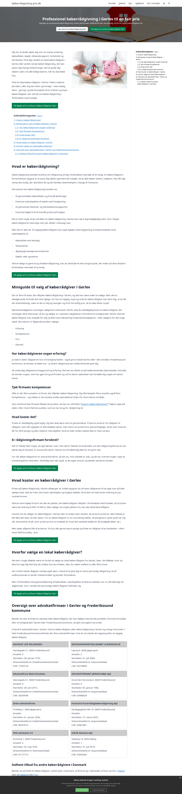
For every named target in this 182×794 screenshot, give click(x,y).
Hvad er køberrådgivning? (94, 404)
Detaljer (113, 785)
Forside (112, 3)
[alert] (91, 785)
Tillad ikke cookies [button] (98, 790)
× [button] (180, 777)
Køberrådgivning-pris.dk (26, 3)
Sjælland (139, 3)
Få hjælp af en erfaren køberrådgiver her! (107, 29)
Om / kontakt (153, 3)
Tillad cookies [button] (82, 790)
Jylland (122, 3)
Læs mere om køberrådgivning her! (72, 29)
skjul (39, 116)
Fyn (130, 3)
